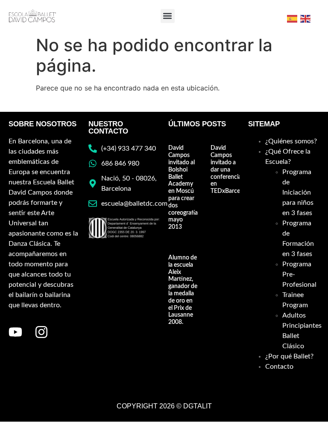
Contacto (279, 366)
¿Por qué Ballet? (289, 356)
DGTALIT (197, 406)
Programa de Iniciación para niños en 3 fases (297, 192)
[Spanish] (292, 18)
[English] (305, 18)
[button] (168, 16)
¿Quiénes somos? (291, 141)
